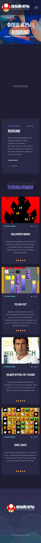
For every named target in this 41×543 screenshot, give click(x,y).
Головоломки (20, 36)
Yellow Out (21, 304)
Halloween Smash (20, 234)
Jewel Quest (20, 445)
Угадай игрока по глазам (20, 374)
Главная (7, 36)
